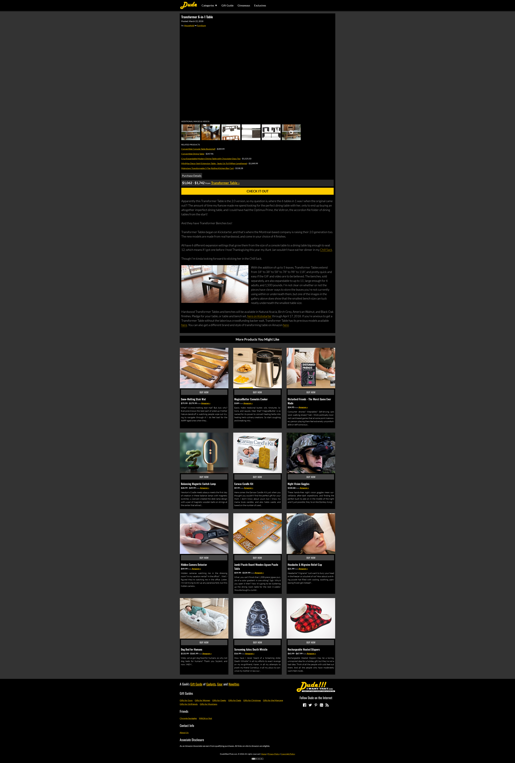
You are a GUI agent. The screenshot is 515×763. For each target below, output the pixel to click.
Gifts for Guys (186, 700)
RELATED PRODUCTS (190, 145)
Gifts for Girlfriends (189, 704)
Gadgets (211, 684)
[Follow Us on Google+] (321, 705)
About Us (184, 732)
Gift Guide (227, 5)
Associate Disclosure (192, 740)
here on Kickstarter (259, 316)
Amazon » (205, 403)
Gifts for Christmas (252, 700)
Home (263, 754)
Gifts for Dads (234, 700)
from (199, 403)
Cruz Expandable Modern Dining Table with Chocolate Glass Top (210, 158)
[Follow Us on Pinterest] (316, 705)
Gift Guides (186, 693)
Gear (220, 684)
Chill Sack (326, 249)
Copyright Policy (288, 754)
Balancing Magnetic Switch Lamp (198, 484)
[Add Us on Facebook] (304, 705)
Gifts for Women (202, 700)
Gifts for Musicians (208, 704)
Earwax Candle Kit (243, 484)
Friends (184, 711)
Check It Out (257, 191)
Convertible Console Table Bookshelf (198, 149)
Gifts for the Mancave (273, 700)
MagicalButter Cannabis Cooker (251, 399)
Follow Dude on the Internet (316, 698)
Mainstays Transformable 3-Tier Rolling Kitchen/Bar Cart (207, 168)
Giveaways (244, 5)
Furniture (201, 25)
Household (189, 25)
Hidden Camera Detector (194, 565)
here (184, 325)
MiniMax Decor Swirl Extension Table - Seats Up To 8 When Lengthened (214, 163)
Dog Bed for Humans (191, 649)
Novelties (234, 684)
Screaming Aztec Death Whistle (251, 649)
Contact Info (187, 725)
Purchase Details (191, 175)
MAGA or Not (205, 718)
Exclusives (260, 5)
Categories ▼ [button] (209, 5)
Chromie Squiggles (188, 718)
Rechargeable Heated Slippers (304, 649)
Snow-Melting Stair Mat (193, 399)
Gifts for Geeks (219, 700)
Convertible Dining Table (192, 153)
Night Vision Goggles (298, 484)
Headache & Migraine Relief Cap (305, 565)
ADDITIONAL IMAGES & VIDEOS (195, 121)
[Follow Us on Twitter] (310, 705)
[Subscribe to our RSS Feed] (327, 705)
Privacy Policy (274, 754)
